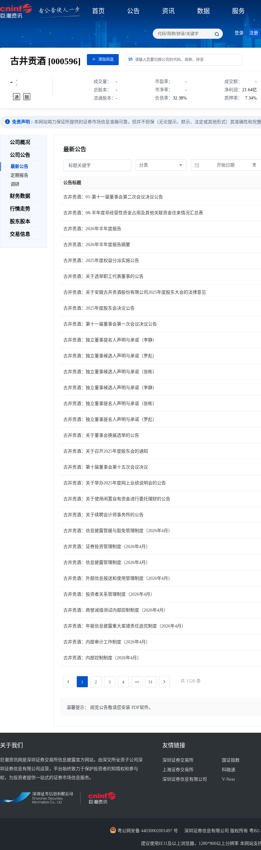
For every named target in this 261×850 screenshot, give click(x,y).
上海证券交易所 (178, 769)
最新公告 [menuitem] (19, 166)
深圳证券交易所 (178, 760)
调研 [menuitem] (15, 184)
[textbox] (188, 34)
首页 (98, 11)
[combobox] (188, 34)
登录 (239, 33)
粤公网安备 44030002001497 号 (147, 830)
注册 (253, 33)
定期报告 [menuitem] (19, 175)
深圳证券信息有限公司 (184, 779)
